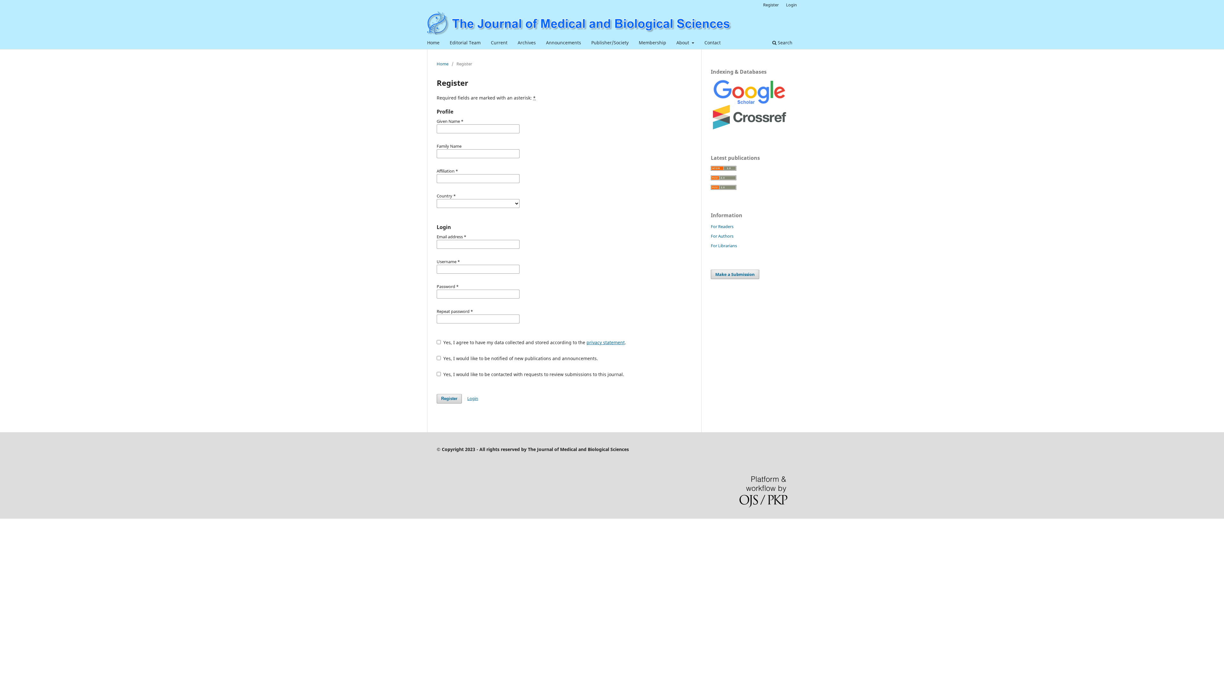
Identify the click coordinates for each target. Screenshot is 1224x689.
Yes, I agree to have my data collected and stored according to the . (534, 342)
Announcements (563, 43)
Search (784, 43)
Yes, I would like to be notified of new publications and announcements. (520, 358)
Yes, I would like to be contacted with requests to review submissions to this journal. (533, 374)
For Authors (722, 236)
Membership (652, 43)
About (683, 43)
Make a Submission (735, 274)
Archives (527, 43)
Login (791, 5)
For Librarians (724, 245)
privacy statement (605, 342)
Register (771, 5)
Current (499, 43)
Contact (712, 43)
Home (433, 43)
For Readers (722, 226)
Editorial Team (465, 43)
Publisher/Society (610, 43)
